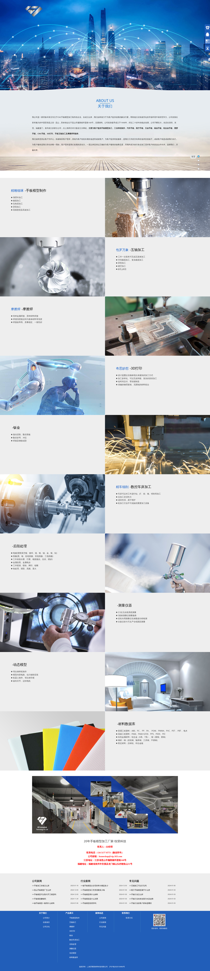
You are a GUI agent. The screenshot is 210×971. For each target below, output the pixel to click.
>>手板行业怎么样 (136, 894)
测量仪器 (72, 948)
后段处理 (72, 944)
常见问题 (102, 926)
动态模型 (72, 953)
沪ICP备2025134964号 (117, 967)
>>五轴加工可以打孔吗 (138, 885)
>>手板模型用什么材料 (89, 894)
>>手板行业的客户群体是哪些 (140, 903)
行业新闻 (102, 922)
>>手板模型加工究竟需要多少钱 (93, 890)
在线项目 (46, 922)
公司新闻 (102, 918)
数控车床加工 (74, 940)
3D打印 (72, 931)
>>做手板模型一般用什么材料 (43, 903)
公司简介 (46, 918)
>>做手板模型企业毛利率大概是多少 (94, 885)
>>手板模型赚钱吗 (39, 899)
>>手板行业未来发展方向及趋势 (141, 899)
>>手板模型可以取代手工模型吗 (44, 894)
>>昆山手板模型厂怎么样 (41, 890)
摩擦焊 (71, 926)
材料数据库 (73, 957)
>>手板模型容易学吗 (88, 903)
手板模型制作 (74, 918)
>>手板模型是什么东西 (89, 899)
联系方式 (129, 918)
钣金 (71, 935)
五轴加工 (72, 922)
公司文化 (46, 926)
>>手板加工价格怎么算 (40, 885)
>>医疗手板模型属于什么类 (139, 890)
